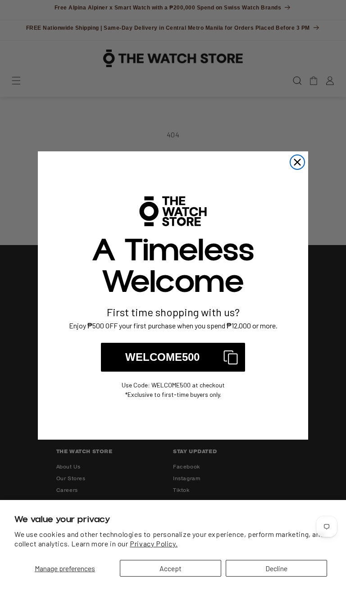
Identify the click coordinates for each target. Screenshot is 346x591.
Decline (276, 568)
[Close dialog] (297, 162)
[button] (173, 357)
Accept (170, 568)
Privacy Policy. (154, 543)
